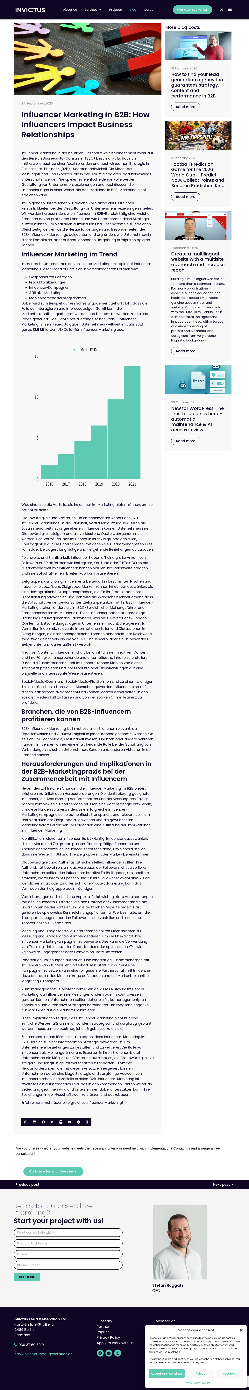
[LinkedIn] (108, 1353)
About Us (70, 9)
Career (149, 9)
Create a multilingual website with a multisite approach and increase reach (198, 262)
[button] (241, 1330)
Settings (229, 1374)
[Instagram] (117, 1353)
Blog (133, 9)
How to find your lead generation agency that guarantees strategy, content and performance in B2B (198, 85)
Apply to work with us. (115, 1342)
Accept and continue (166, 1374)
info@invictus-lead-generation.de (43, 1353)
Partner (103, 1326)
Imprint (206, 1383)
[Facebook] (100, 1353)
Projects (115, 9)
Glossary (104, 1321)
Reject (200, 1374)
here (39, 1102)
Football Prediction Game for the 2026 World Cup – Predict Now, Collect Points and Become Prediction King (198, 175)
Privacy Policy (192, 1383)
